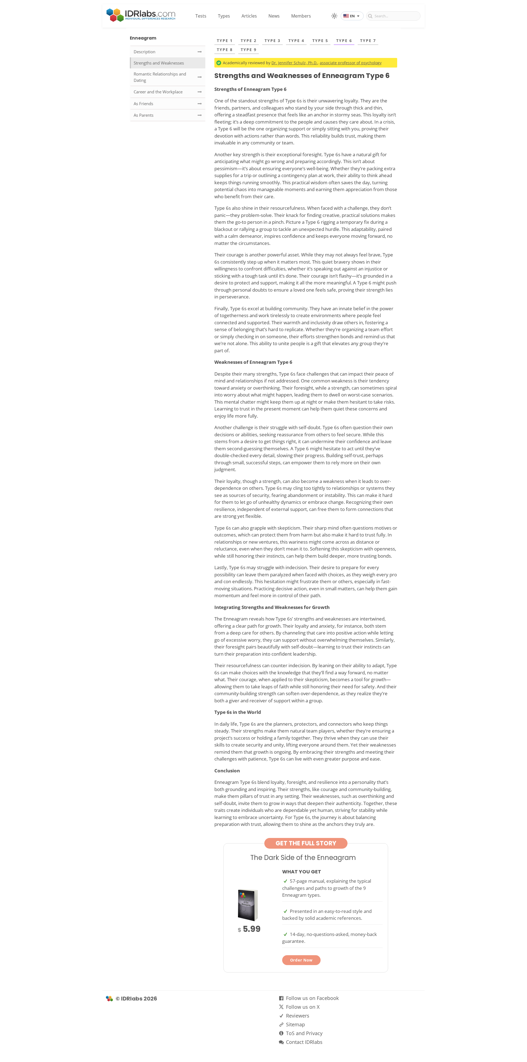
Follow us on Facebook (312, 998)
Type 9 (249, 49)
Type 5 (320, 40)
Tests (200, 16)
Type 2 (249, 40)
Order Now (301, 960)
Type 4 (296, 40)
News (274, 16)
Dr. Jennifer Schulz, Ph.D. (294, 62)
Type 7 (368, 40)
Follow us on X (302, 1007)
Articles (249, 16)
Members (301, 16)
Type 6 (344, 40)
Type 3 (273, 40)
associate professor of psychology (351, 62)
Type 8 (225, 49)
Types (224, 16)
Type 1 (225, 40)
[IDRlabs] (140, 20)
